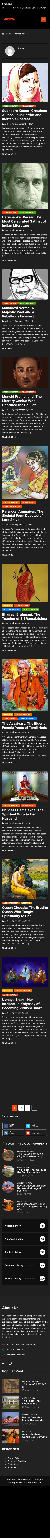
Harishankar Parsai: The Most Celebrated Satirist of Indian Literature (24, 221)
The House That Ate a (34, 1385)
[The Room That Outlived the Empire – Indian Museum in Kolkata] (10, 1402)
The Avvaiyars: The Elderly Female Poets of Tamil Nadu (24, 725)
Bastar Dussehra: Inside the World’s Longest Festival (31, 1188)
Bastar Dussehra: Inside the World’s (33, 1419)
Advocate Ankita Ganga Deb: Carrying (34, 1435)
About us (12, 1467)
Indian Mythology (11, 507)
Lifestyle (7, 605)
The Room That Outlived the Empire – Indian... (31, 1171)
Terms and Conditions (17, 1461)
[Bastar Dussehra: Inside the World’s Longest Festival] (10, 1419)
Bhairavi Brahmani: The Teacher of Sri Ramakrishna (24, 616)
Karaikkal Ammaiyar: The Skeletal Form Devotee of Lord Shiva (22, 515)
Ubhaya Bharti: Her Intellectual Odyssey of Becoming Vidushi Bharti (22, 1004)
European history (25, 1151)
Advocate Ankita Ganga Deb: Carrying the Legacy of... (32, 1206)
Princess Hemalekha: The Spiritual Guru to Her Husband (22, 814)
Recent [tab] (11, 1143)
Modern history (10, 106)
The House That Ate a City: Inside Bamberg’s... (31, 1155)
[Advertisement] (25, 1078)
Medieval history (11, 610)
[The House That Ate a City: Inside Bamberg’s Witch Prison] (10, 1386)
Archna (7, 124)
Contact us (13, 1464)
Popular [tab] (25, 1143)
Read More (7, 154)
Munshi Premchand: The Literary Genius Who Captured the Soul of (22, 401)
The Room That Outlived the (31, 1402)
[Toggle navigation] (43, 20)
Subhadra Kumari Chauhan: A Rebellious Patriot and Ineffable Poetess (24, 115)
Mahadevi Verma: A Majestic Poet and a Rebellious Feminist (18, 312)
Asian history (28, 106)
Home (8, 34)
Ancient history (10, 502)
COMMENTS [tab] (40, 1143)
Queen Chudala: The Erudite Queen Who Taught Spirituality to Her (25, 912)
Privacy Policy (14, 1458)
